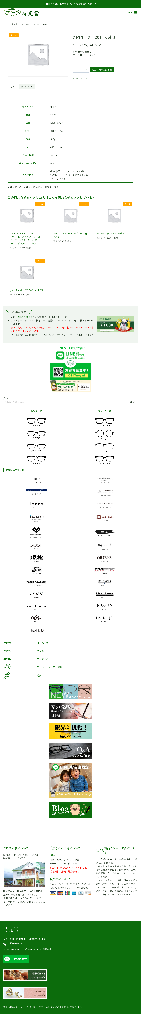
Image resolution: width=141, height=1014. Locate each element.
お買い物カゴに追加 (102, 69)
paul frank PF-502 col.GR (26, 290)
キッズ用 (41, 650)
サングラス (42, 658)
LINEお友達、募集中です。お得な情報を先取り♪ (70, 3)
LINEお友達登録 (24, 317)
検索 (5, 397)
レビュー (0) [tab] (27, 86)
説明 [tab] (13, 86)
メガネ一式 (42, 643)
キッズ (84, 78)
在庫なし (70, 247)
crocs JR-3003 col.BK (111, 233)
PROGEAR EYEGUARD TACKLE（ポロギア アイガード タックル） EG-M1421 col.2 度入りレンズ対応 (26, 238)
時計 (39, 675)
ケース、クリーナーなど (49, 666)
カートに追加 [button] (114, 244)
